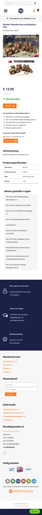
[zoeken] (35, 3)
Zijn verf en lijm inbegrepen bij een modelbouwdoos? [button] (17, 240)
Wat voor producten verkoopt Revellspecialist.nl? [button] (16, 266)
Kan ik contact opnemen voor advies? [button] (18, 205)
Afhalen (6, 368)
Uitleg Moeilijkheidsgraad (13, 416)
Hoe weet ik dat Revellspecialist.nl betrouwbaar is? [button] (17, 198)
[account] (34, 10)
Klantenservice (9, 361)
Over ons (6, 365)
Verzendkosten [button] (11, 225)
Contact (6, 372)
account (16, 295)
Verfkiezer (7, 420)
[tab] (21, 198)
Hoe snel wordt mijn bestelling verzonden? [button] (16, 232)
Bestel (8, 106)
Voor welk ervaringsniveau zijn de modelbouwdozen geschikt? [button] (17, 257)
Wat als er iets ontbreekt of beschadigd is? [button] (19, 212)
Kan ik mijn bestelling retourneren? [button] (18, 219)
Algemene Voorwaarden (12, 413)
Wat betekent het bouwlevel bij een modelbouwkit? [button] (18, 249)
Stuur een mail (10, 141)
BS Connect (25, 506)
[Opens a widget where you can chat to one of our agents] (34, 511)
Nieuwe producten (10, 409)
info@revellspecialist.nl (11, 431)
